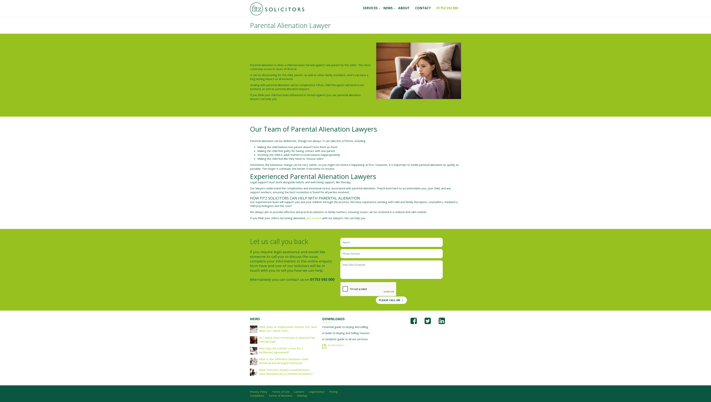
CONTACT (423, 8)
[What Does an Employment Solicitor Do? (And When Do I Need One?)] (253, 329)
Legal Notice (317, 391)
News (388, 8)
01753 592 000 (447, 8)
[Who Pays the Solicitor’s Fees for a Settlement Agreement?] (253, 350)
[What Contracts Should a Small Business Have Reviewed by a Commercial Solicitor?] (253, 372)
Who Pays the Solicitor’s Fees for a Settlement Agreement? (281, 350)
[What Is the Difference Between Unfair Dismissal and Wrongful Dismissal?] (253, 361)
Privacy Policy (258, 391)
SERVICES (370, 8)
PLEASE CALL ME (389, 300)
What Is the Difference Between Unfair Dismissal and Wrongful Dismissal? (283, 361)
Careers (299, 391)
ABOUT (404, 8)
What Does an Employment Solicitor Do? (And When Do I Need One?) (288, 329)
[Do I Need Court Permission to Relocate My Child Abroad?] (253, 339)
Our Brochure (335, 345)
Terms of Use (281, 391)
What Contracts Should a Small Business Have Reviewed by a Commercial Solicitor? (286, 372)
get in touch (313, 218)
